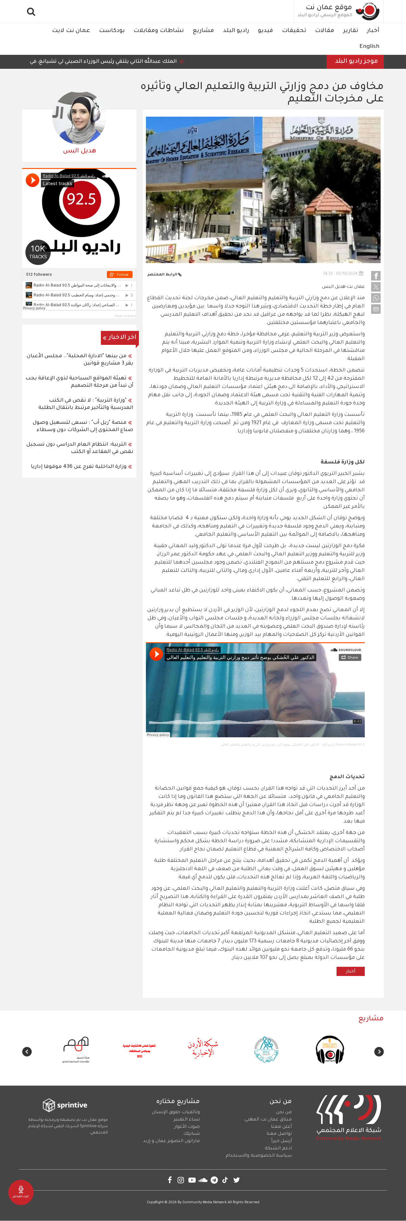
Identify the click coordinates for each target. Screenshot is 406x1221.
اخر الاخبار (122, 337)
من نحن (284, 1112)
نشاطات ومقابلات (159, 31)
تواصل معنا (279, 1134)
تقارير (350, 31)
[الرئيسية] (368, 11)
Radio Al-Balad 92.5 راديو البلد (343, 744)
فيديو (265, 31)
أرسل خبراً (281, 1141)
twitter (236, 1179)
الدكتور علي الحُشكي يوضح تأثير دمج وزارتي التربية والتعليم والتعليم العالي (270, 744)
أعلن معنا (281, 1127)
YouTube (192, 1179)
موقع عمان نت (329, 8)
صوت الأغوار (187, 1127)
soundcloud (203, 1179)
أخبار (373, 31)
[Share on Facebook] (376, 276)
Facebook (169, 1179)
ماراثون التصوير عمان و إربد (171, 1141)
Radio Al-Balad (125, 316)
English (369, 47)
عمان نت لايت (71, 31)
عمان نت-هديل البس (343, 287)
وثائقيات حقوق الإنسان (176, 1112)
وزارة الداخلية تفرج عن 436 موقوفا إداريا (79, 467)
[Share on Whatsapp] (376, 298)
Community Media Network (204, 1203)
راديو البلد (236, 31)
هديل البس (79, 151)
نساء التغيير (187, 1119)
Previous (379, 1051)
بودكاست (112, 31)
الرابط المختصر (162, 275)
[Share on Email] (376, 309)
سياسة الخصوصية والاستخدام (259, 1156)
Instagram (181, 1179)
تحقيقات (294, 31)
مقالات (324, 31)
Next (27, 1051)
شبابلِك (191, 1134)
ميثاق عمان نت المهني (268, 1119)
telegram (214, 1179)
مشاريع (203, 31)
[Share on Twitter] (376, 287)
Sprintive (88, 1126)
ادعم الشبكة (278, 1148)
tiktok (225, 1180)
